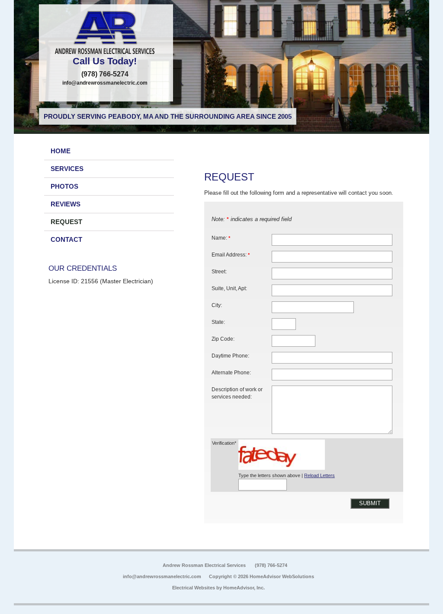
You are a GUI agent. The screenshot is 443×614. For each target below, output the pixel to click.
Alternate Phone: (231, 372)
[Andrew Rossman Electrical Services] (106, 32)
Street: (219, 271)
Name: (221, 238)
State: (218, 322)
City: (217, 305)
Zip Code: (223, 339)
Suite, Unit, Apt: (229, 288)
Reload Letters (319, 475)
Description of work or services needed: (237, 393)
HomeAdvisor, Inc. (244, 587)
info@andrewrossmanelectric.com (105, 83)
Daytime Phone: (230, 355)
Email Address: (231, 254)
